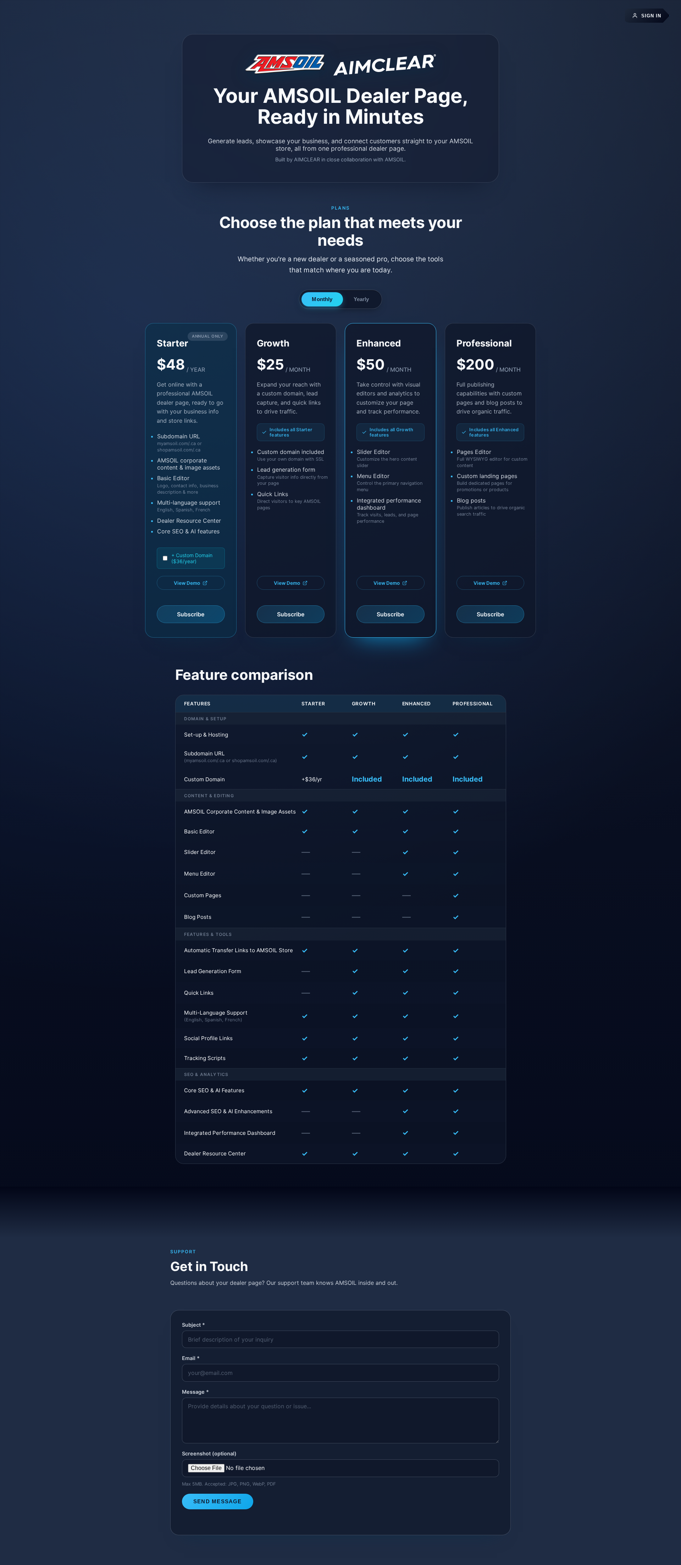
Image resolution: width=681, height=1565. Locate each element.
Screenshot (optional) (209, 1453)
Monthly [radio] (322, 299)
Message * (195, 1392)
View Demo (187, 583)
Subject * (193, 1325)
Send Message (217, 1501)
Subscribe (190, 614)
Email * (191, 1358)
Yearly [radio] (361, 299)
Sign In (651, 15)
